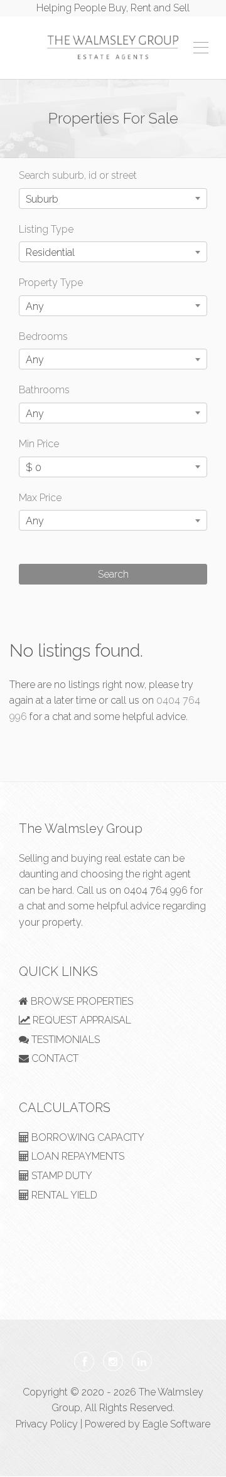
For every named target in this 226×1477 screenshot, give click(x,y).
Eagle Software (176, 1424)
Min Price (39, 444)
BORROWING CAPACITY (86, 1137)
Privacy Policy (47, 1424)
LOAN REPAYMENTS (76, 1156)
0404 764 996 (156, 890)
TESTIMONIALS (64, 1040)
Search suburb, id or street (78, 175)
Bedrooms (43, 336)
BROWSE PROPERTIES (80, 1001)
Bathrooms (44, 390)
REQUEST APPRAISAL (80, 1020)
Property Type (51, 283)
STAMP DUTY (60, 1176)
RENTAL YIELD (63, 1195)
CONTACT (53, 1058)
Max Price (40, 498)
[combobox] (113, 198)
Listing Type (46, 229)
